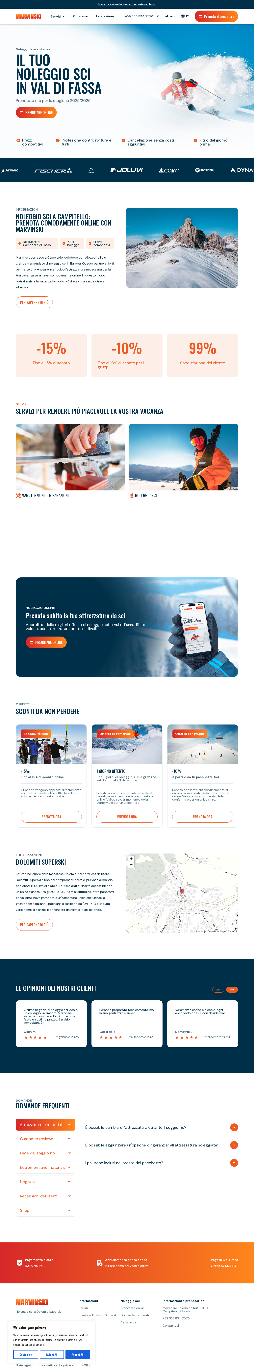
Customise (26, 1354)
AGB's (86, 1365)
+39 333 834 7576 (139, 16)
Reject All (52, 1354)
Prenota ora (51, 816)
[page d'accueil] (29, 16)
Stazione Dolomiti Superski (98, 1315)
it (187, 16)
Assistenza (129, 1322)
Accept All (78, 1354)
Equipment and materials (42, 1167)
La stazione (105, 16)
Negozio (27, 1181)
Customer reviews (36, 1138)
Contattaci (166, 16)
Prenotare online (133, 1308)
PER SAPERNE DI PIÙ (34, 302)
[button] (182, 891)
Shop (24, 1210)
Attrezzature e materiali (41, 1124)
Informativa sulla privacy (56, 1365)
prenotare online (49, 642)
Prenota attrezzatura (219, 16)
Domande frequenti (135, 1315)
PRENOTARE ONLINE (39, 112)
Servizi (83, 1308)
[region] (51, 1342)
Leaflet (200, 931)
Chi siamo (80, 16)
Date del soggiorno (37, 1153)
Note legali (23, 1365)
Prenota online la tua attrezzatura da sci (127, 4)
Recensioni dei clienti (39, 1196)
